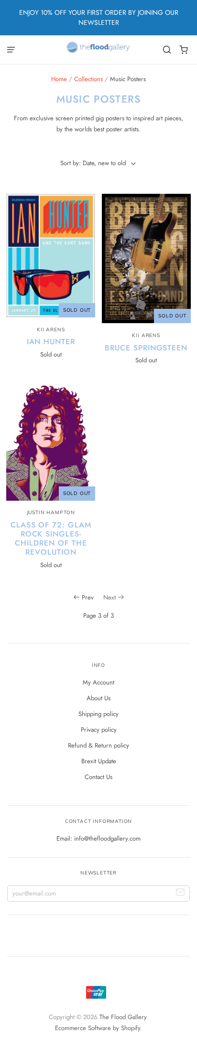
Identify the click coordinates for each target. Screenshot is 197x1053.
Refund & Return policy (98, 745)
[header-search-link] (167, 50)
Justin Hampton (51, 512)
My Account (98, 682)
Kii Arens (51, 329)
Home (59, 79)
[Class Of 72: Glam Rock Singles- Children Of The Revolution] (50, 441)
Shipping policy (98, 713)
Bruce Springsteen (146, 347)
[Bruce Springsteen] (146, 258)
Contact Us (98, 776)
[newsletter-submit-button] (180, 894)
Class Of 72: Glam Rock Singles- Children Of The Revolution (51, 538)
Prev (88, 597)
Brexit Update (98, 761)
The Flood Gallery (122, 1016)
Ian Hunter (51, 341)
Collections (88, 79)
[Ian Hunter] (50, 255)
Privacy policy (99, 729)
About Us (98, 698)
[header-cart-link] (183, 50)
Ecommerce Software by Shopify (97, 1027)
